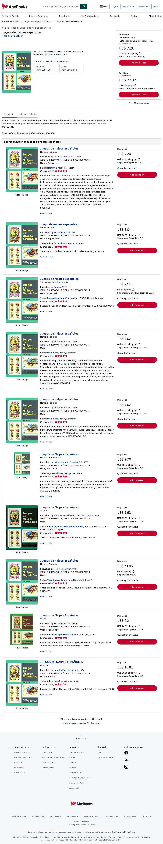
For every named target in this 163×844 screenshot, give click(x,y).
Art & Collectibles (90, 16)
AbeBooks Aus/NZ (92, 816)
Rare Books (64, 16)
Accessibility (74, 788)
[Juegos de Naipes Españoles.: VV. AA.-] (22, 549)
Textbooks (115, 16)
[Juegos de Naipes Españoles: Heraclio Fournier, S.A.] (22, 474)
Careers (72, 762)
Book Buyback (48, 762)
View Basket (19, 772)
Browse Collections (39, 16)
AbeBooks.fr (55, 816)
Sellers (134, 16)
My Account (128, 6)
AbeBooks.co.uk (19, 816)
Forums (72, 767)
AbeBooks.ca (112, 816)
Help (155, 6)
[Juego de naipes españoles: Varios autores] (22, 267)
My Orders (18, 767)
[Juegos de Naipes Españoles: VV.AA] (22, 644)
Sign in (115, 6)
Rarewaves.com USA (58, 298)
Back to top (81, 738)
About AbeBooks (77, 752)
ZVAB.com (146, 816)
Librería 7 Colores (57, 243)
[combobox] (60, 6)
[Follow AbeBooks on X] (126, 760)
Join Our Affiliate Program (53, 757)
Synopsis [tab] (9, 114)
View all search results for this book (81, 723)
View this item (125, 44)
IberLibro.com (130, 816)
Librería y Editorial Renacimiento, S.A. (68, 526)
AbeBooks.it (72, 816)
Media (72, 757)
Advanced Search (10, 16)
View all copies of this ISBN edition (51, 61)
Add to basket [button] (139, 62)
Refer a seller (47, 767)
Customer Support (105, 757)
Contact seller (46, 213)
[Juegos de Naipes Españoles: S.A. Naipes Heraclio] (22, 321)
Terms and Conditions (125, 832)
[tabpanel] (57, 127)
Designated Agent (77, 783)
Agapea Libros (55, 473)
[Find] (83, 6)
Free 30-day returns (139, 103)
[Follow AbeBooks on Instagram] (126, 767)
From (43, 68)
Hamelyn (52, 167)
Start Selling (155, 16)
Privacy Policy (75, 772)
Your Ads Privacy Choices (80, 778)
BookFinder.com (81, 823)
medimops (52, 352)
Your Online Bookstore (59, 579)
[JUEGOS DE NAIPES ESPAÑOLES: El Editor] (22, 705)
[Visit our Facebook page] (126, 753)
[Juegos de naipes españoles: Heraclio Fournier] (22, 191)
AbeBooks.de (38, 816)
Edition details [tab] (27, 114)
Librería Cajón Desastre (60, 634)
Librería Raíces (55, 681)
